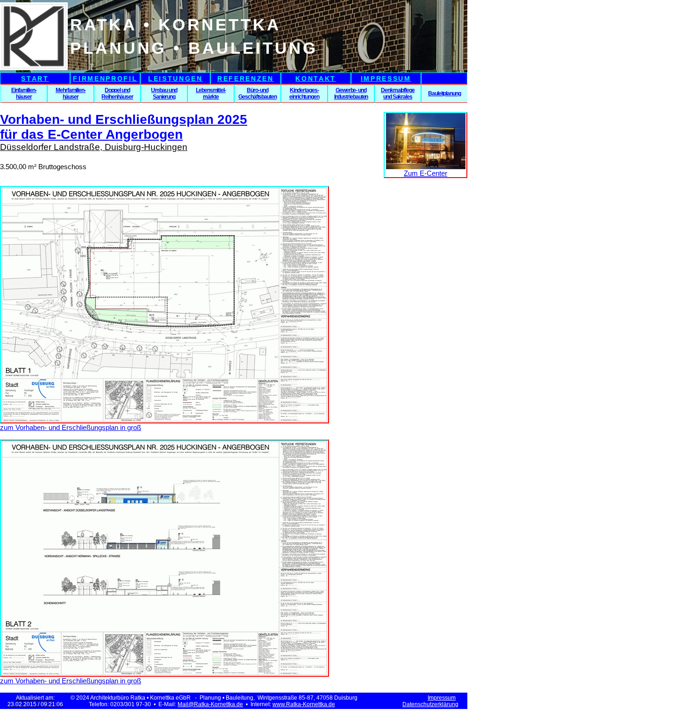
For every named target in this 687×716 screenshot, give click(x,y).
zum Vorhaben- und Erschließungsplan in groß (70, 427)
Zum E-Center (425, 173)
